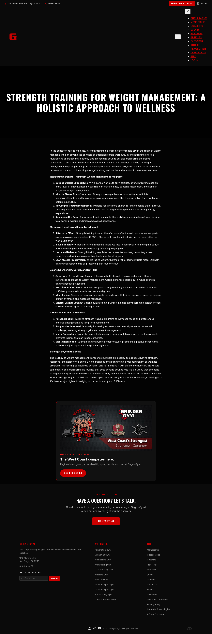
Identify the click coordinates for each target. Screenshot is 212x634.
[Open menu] (178, 36)
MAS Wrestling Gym (104, 569)
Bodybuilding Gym (103, 594)
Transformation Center (105, 599)
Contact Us (106, 521)
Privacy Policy (154, 604)
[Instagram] (198, 3)
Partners (151, 579)
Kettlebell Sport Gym (104, 584)
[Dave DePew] (189, 628)
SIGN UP (54, 578)
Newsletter (152, 594)
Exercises (151, 569)
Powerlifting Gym (103, 550)
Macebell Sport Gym (104, 589)
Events (150, 574)
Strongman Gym (102, 555)
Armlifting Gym (101, 574)
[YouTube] (206, 3)
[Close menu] (188, 11)
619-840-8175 (26, 566)
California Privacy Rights (158, 609)
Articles (150, 589)
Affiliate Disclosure (156, 614)
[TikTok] (202, 3)
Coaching (151, 559)
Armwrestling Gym (103, 564)
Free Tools (152, 564)
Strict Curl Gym (101, 579)
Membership (153, 550)
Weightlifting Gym (103, 559)
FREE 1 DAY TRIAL (182, 3)
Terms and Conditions (157, 599)
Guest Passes (153, 555)
